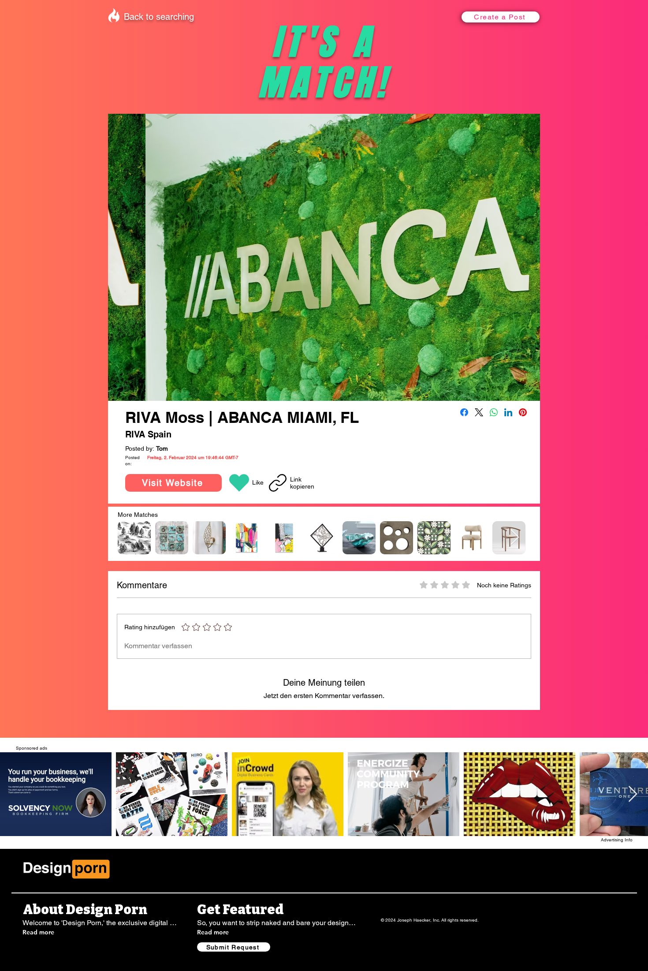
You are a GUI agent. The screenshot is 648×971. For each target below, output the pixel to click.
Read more (38, 932)
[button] (501, 16)
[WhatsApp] (494, 412)
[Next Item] (515, 537)
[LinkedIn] (508, 412)
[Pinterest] (523, 412)
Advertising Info (617, 840)
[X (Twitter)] (479, 412)
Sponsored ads (31, 748)
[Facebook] (464, 412)
